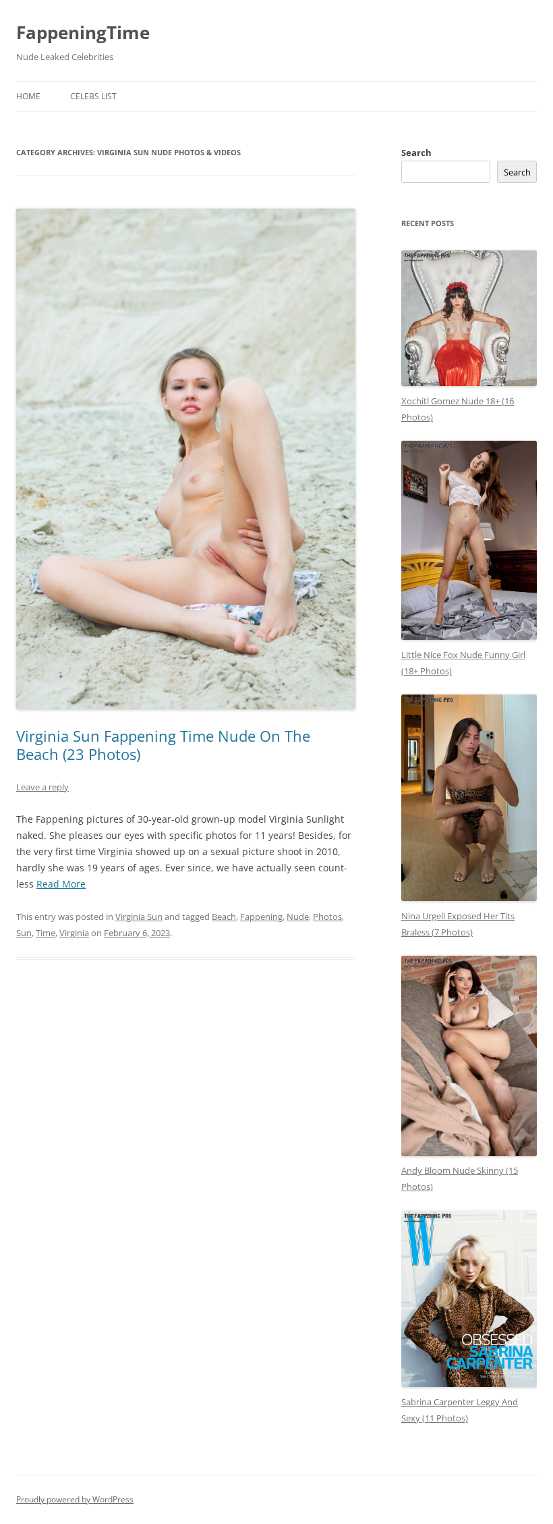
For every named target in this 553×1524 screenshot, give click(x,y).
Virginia (74, 933)
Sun (24, 933)
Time (45, 933)
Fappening (261, 916)
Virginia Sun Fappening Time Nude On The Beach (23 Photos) (163, 744)
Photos (327, 916)
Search (416, 152)
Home (28, 96)
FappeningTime (83, 32)
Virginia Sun (139, 916)
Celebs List (93, 96)
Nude (298, 916)
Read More (61, 883)
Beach (224, 916)
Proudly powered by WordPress (75, 1499)
